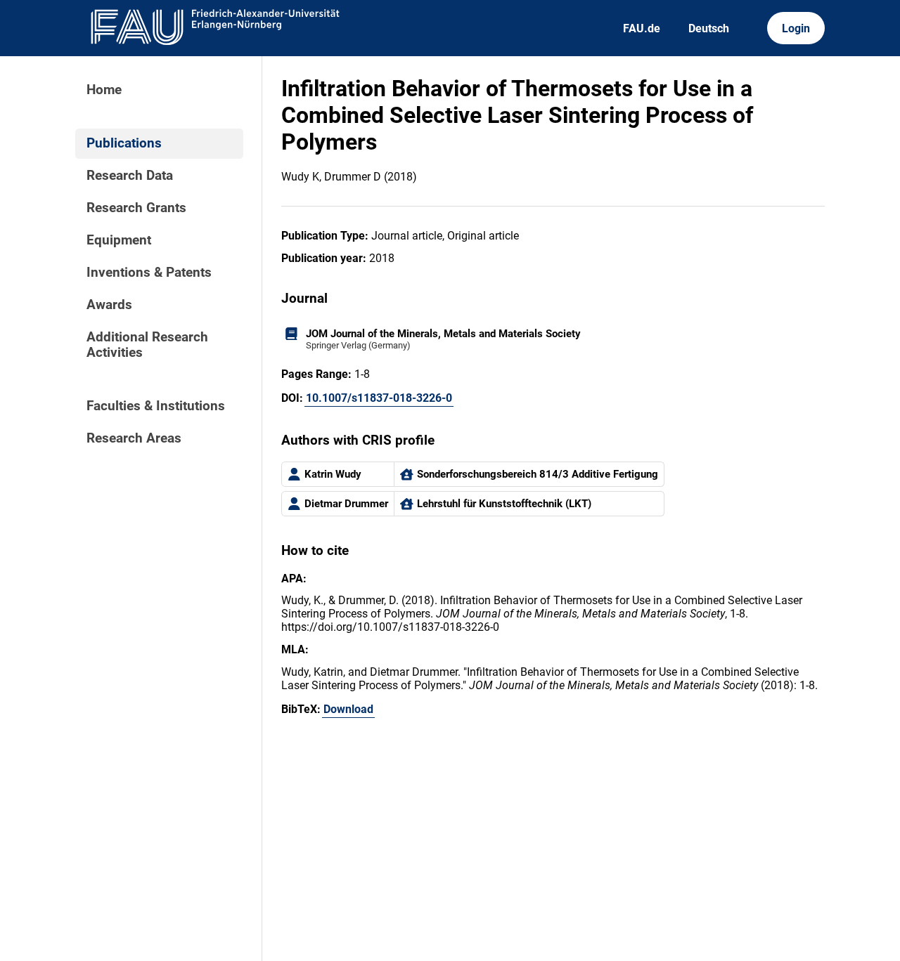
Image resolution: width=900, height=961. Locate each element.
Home (104, 90)
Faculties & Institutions (155, 406)
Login (796, 28)
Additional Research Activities (147, 344)
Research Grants (136, 208)
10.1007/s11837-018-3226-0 (379, 398)
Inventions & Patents (149, 272)
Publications (124, 143)
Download (348, 709)
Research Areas (133, 438)
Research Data (129, 175)
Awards (109, 305)
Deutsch (708, 28)
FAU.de (641, 28)
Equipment (118, 240)
